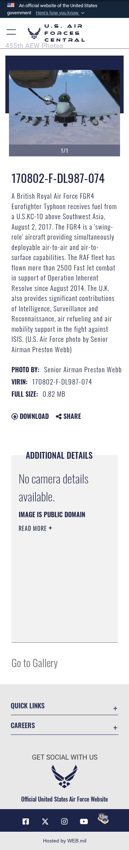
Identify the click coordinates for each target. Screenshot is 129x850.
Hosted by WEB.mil (64, 841)
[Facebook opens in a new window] (25, 821)
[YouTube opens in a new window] (83, 821)
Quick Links (27, 705)
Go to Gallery (34, 662)
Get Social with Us (64, 757)
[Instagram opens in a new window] (64, 821)
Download (33, 416)
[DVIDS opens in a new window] (103, 818)
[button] (61, 12)
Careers (23, 725)
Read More (34, 528)
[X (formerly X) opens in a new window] (45, 821)
